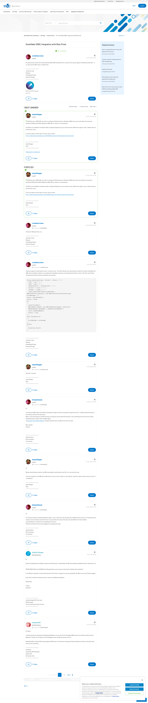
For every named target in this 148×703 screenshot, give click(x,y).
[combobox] (80, 23)
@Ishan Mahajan (40, 420)
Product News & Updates (40, 11)
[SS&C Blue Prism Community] (12, 6)
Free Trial (110, 1)
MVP (67, 11)
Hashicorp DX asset (107, 69)
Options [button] (121, 35)
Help (133, 6)
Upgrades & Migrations (77, 11)
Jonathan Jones (31, 420)
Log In (142, 6)
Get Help (14, 11)
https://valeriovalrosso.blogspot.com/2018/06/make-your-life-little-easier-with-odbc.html (50, 135)
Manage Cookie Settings (134, 693)
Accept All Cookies (134, 685)
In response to (40, 228)
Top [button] (27, 686)
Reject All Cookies (134, 689)
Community (6, 11)
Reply (92, 98)
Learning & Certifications (57, 11)
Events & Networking (25, 11)
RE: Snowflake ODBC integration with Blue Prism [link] (68, 35)
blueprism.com (120, 1)
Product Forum (50, 35)
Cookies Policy (99, 693)
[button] (28, 99)
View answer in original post (33, 152)
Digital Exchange (107, 71)
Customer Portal (99, 1)
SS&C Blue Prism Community (31, 35)
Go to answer (62, 51)
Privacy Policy (115, 696)
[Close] (142, 680)
